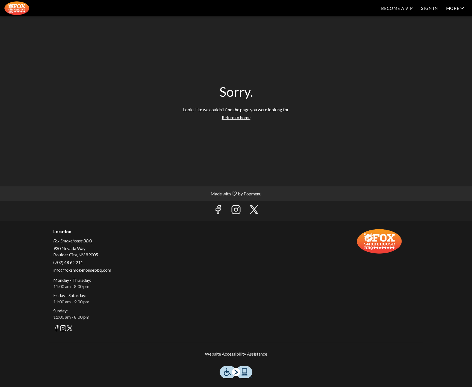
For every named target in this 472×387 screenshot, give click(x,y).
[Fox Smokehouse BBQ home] (29, 8)
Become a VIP (397, 8)
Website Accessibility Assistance (236, 353)
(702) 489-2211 (68, 262)
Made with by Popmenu (132, 193)
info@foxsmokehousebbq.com (82, 269)
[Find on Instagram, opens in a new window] (236, 211)
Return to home (236, 117)
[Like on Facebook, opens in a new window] (218, 211)
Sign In (429, 8)
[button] (455, 8)
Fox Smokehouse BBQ (379, 241)
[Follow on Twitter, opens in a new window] (254, 211)
